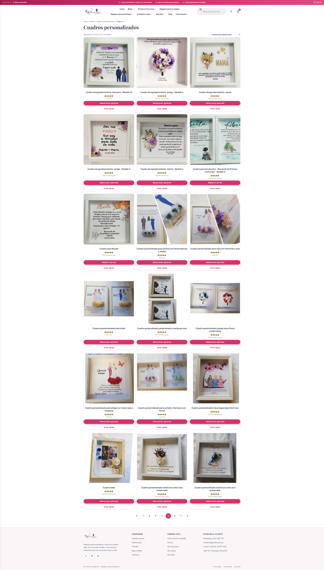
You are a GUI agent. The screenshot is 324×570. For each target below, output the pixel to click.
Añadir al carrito (215, 183)
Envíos (170, 542)
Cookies (237, 566)
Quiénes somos (138, 538)
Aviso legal (217, 566)
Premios (135, 546)
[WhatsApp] (98, 555)
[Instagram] (92, 555)
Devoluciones (172, 546)
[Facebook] (86, 555)
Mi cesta (171, 555)
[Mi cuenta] (231, 11)
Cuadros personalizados (105, 21)
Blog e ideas (137, 550)
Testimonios (136, 542)
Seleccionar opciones (109, 103)
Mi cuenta (317, 2)
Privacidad (228, 566)
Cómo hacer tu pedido (176, 538)
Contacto (135, 555)
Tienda (91, 21)
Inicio (85, 21)
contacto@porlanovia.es (213, 542)
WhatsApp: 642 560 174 (213, 538)
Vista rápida (109, 109)
